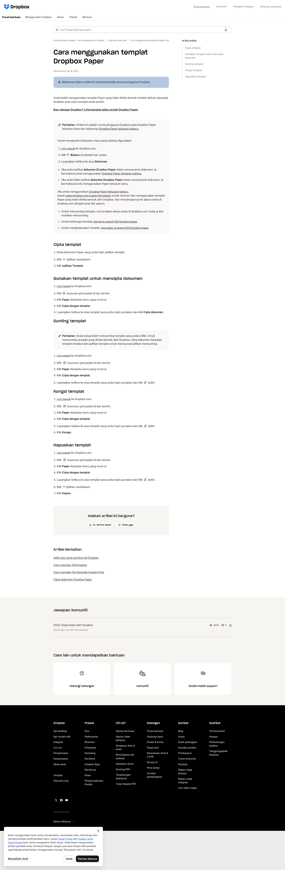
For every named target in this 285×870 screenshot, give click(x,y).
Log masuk (68, 148)
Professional (91, 736)
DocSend (90, 758)
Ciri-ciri (57, 747)
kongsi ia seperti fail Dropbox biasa (115, 221)
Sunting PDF (123, 769)
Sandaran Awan (125, 763)
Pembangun (185, 753)
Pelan (88, 775)
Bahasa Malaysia (62, 821)
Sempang (90, 753)
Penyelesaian (60, 753)
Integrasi (58, 742)
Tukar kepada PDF (126, 783)
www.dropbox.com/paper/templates (88, 195)
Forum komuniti (187, 758)
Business (90, 742)
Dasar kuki (153, 747)
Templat (58, 775)
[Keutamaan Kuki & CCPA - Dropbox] (53, 846)
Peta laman (153, 767)
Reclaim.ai (90, 769)
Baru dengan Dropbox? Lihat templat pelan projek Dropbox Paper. (95, 109)
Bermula (87, 17)
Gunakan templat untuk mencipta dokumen (204, 56)
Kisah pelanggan (187, 742)
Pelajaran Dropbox (243, 6)
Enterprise (90, 747)
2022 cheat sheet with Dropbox (73, 625)
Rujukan (183, 764)
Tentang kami (217, 731)
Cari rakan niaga (187, 787)
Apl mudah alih (62, 736)
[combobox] (142, 30)
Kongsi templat (193, 70)
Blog (180, 731)
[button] (57, 30)
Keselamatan (60, 758)
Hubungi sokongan (271, 6)
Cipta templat (193, 47)
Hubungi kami (155, 736)
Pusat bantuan (201, 6)
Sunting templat (194, 64)
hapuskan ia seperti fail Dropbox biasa (124, 227)
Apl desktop (60, 731)
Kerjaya (213, 736)
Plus (87, 731)
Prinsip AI (152, 762)
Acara (181, 736)
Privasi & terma (155, 742)
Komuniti (221, 6)
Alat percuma (60, 780)
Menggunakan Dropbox (38, 17)
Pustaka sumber (187, 747)
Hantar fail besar (125, 731)
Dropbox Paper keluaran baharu (119, 128)
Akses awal (59, 764)
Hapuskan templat (195, 76)
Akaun (60, 17)
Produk (73, 17)
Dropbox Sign (92, 764)
